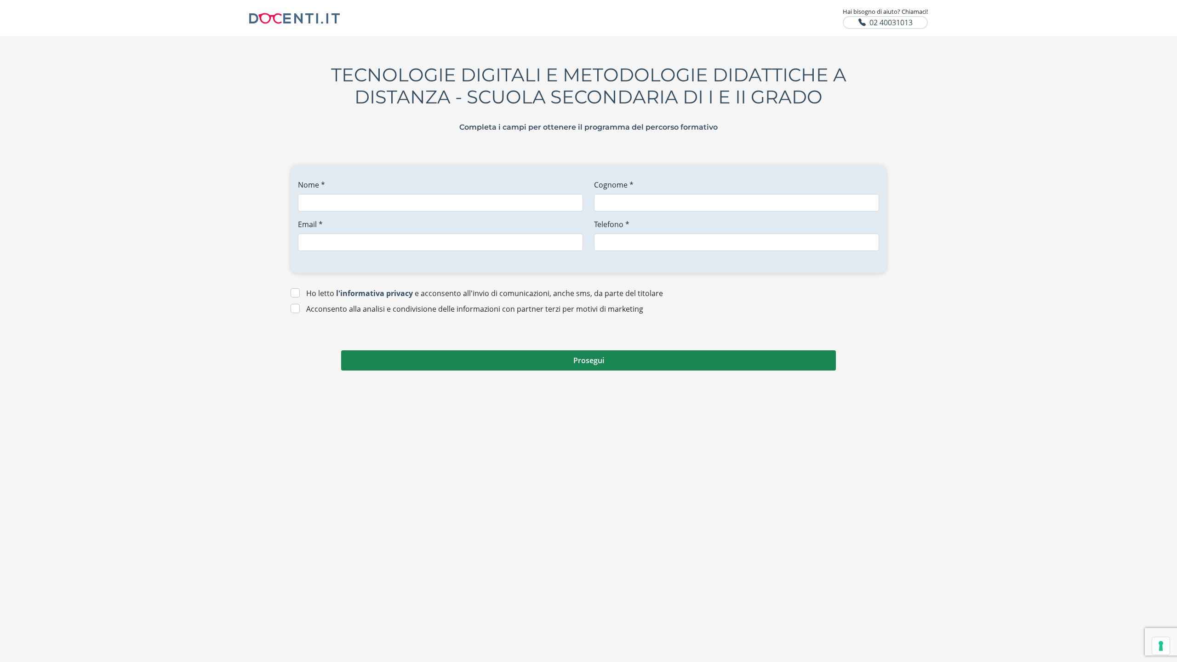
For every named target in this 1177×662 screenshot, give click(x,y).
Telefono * (611, 224)
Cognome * (614, 185)
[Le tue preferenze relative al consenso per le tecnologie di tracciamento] (1161, 646)
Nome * (311, 185)
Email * (310, 224)
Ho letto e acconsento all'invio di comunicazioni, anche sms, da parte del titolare (484, 293)
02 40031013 (891, 22)
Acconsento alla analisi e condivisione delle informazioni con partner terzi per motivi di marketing (474, 309)
